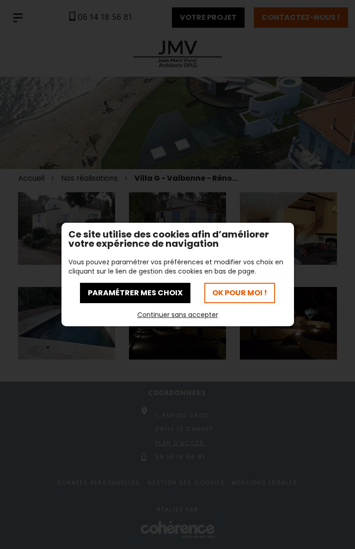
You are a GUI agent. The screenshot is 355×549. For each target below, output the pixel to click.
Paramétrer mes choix (135, 292)
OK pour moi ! (239, 292)
